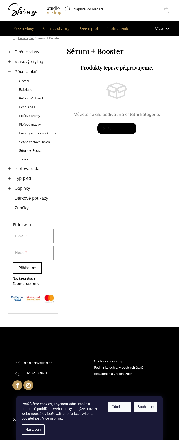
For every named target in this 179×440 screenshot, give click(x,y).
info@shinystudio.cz (37, 363)
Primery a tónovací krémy (37, 133)
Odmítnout (119, 407)
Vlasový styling (29, 61)
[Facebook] (17, 385)
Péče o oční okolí (31, 98)
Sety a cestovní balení (35, 142)
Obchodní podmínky (108, 361)
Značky (22, 208)
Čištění (24, 81)
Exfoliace (25, 89)
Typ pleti (23, 178)
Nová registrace (24, 278)
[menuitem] (23, 28)
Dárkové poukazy (31, 198)
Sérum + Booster (31, 150)
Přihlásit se (27, 268)
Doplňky (22, 188)
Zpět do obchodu (117, 128)
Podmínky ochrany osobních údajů (118, 367)
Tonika (23, 159)
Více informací (53, 418)
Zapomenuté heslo (26, 283)
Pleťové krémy (29, 116)
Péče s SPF (27, 107)
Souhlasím (146, 407)
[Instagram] (28, 385)
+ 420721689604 (35, 373)
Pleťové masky (30, 124)
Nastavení (33, 429)
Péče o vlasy (27, 51)
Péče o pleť (26, 71)
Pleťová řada (27, 168)
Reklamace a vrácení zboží (113, 374)
